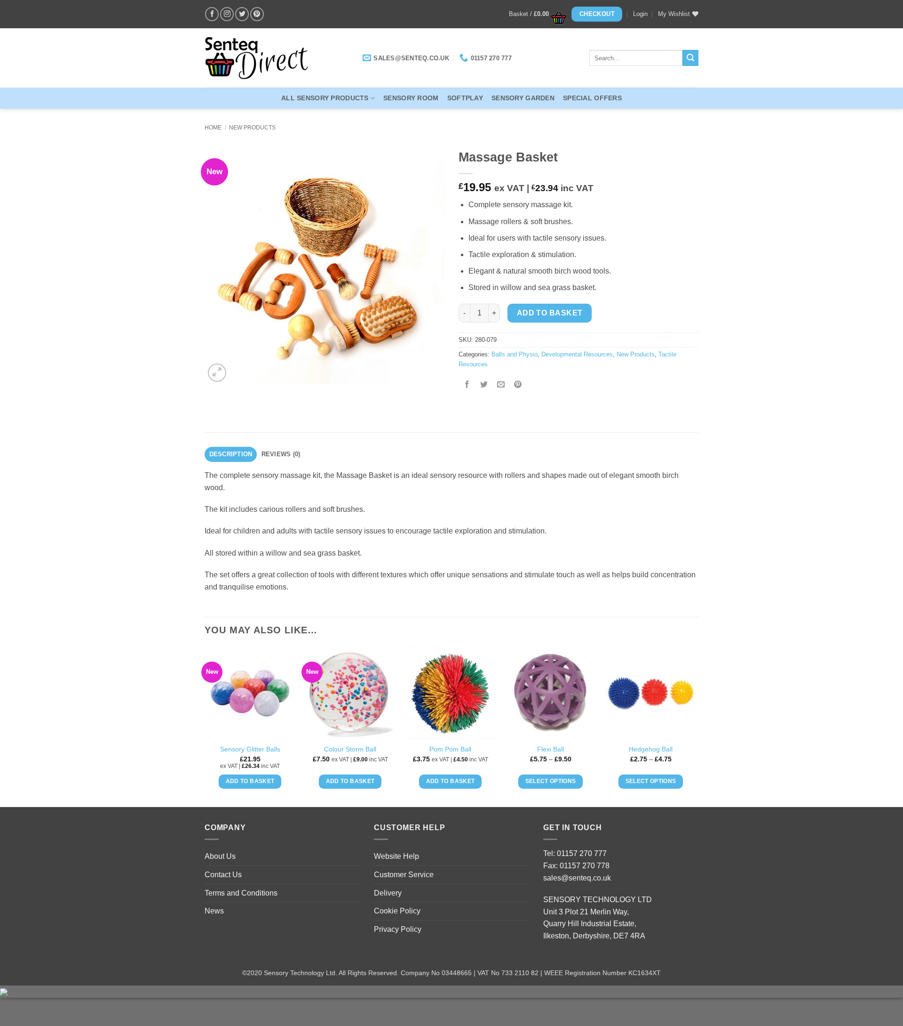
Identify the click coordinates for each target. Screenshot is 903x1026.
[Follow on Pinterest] (257, 14)
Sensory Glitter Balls (250, 749)
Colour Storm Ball (350, 749)
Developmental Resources (577, 354)
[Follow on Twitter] (242, 14)
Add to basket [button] (250, 781)
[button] (535, 14)
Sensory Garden (522, 98)
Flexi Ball (550, 749)
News (214, 911)
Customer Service (404, 875)
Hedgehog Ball (651, 749)
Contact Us (223, 875)
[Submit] (690, 58)
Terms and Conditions (241, 893)
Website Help (396, 856)
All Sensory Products (325, 98)
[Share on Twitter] (484, 385)
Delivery (388, 893)
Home (213, 127)
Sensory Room (410, 98)
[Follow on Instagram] (227, 14)
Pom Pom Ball (450, 749)
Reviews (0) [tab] (281, 454)
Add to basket (550, 313)
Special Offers (592, 98)
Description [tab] (231, 454)
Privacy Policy (397, 929)
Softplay (465, 98)
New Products (252, 127)
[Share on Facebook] (467, 385)
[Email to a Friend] (501, 385)
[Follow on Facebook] (212, 14)
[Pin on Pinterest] (518, 385)
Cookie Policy (397, 911)
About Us (220, 856)
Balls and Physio (514, 354)
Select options (550, 781)
